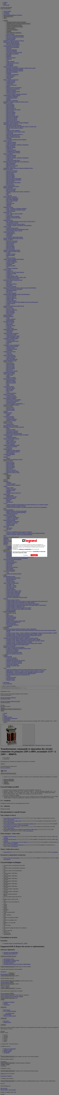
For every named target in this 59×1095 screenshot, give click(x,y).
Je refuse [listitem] (25, 555)
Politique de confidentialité (25, 549)
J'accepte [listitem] (34, 555)
